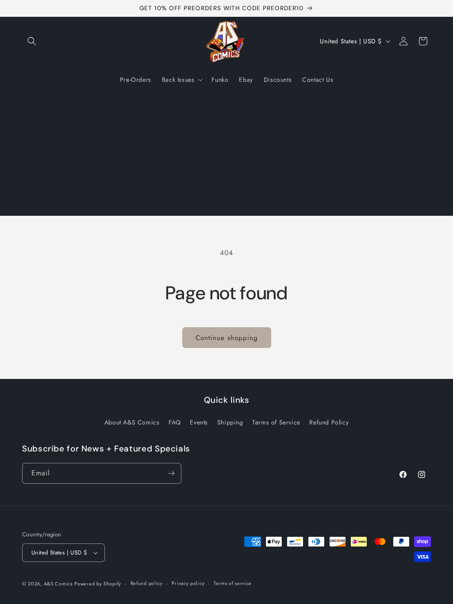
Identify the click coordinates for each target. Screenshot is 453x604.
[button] (32, 41)
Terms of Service (276, 422)
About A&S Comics (132, 422)
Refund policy (147, 583)
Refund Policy (329, 422)
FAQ (175, 422)
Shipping (230, 422)
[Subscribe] (171, 473)
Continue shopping (227, 338)
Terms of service (233, 583)
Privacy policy (188, 583)
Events (199, 422)
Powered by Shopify (97, 583)
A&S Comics (58, 583)
